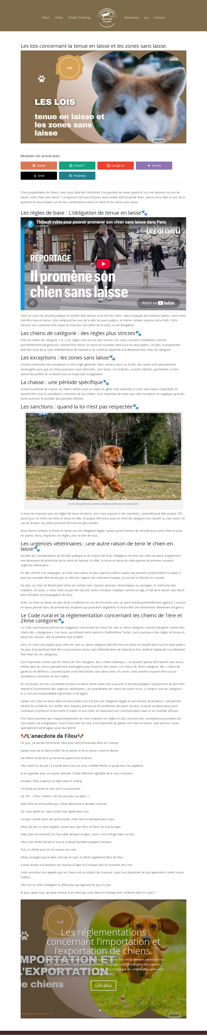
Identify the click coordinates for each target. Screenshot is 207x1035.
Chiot (46, 17)
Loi (146, 17)
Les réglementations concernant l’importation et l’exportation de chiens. (103, 941)
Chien (59, 17)
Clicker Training (79, 17)
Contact (159, 17)
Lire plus (103, 985)
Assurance (132, 17)
